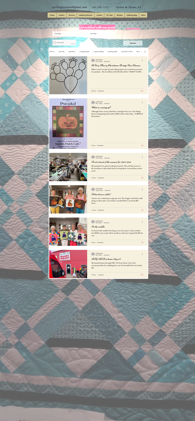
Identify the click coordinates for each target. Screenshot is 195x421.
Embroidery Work (126, 51)
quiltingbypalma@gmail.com (69, 7)
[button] (145, 52)
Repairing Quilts (112, 51)
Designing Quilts (84, 51)
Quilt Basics (72, 51)
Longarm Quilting (98, 51)
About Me (61, 51)
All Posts (51, 51)
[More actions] (143, 60)
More (138, 51)
